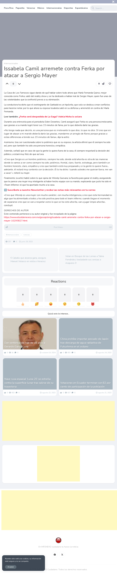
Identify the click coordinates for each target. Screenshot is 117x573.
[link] (109, 83)
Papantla (20, 8)
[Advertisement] (58, 421)
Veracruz (31, 8)
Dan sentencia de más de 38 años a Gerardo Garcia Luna (24, 344)
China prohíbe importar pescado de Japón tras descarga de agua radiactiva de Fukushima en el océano (84, 342)
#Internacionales (12, 235)
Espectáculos (81, 8)
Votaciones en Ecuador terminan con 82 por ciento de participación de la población (85, 384)
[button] (101, 83)
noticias (26, 235)
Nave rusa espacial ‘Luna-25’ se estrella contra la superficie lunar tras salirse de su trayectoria (29, 382)
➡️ (49, 190)
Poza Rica (8, 8)
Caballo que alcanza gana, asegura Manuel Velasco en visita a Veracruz (28, 259)
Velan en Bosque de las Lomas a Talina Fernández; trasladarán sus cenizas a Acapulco (84, 260)
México (40, 8)
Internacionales (54, 8)
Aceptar (11, 567)
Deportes (68, 8)
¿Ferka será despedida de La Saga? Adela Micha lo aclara (50, 116)
